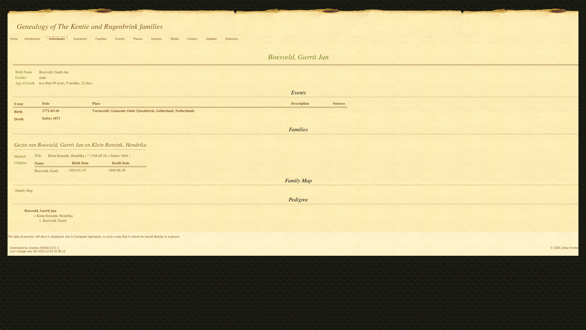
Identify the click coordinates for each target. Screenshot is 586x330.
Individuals (57, 39)
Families (101, 39)
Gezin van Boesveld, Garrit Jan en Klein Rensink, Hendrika (80, 144)
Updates (211, 39)
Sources (156, 39)
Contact (192, 39)
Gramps (34, 248)
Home (14, 39)
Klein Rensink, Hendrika (66, 155)
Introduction (32, 39)
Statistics (231, 39)
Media (175, 39)
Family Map (24, 190)
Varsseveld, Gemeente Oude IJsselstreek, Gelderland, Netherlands (143, 110)
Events (120, 39)
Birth (18, 111)
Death (19, 118)
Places (137, 39)
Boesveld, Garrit (46, 170)
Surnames (80, 39)
